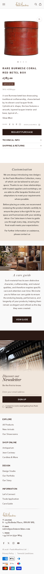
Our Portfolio (8, 475)
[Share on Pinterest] (16, 124)
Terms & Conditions (25, 553)
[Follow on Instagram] (13, 543)
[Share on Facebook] (10, 124)
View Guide (22, 319)
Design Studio (9, 471)
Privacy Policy (8, 553)
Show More (7, 118)
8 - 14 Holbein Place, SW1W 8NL (18, 522)
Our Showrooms (10, 434)
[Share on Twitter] (13, 124)
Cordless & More (10, 457)
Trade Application (10, 498)
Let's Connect (8, 494)
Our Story (7, 480)
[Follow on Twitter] (8, 543)
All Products (8, 424)
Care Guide (7, 503)
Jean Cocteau (8, 452)
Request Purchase (22, 132)
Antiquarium (8, 447)
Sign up (22, 399)
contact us (25, 234)
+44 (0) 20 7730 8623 (12, 535)
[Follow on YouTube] (18, 543)
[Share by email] (20, 124)
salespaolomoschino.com (16, 529)
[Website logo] (9, 514)
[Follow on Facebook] (3, 543)
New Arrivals (8, 429)
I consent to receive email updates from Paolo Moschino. (22, 406)
